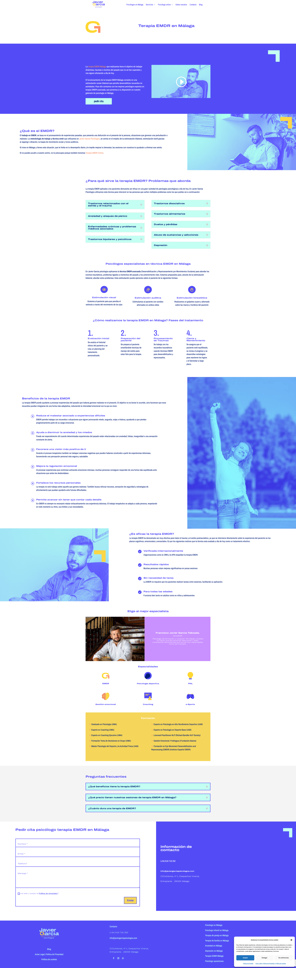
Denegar (264, 957)
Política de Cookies (248, 963)
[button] (291, 940)
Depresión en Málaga (214, 950)
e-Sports (190, 704)
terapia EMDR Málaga (97, 66)
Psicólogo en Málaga (213, 925)
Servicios (149, 5)
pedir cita (98, 101)
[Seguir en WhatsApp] (123, 958)
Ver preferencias (283, 957)
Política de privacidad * (48, 893)
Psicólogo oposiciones (214, 961)
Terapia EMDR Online (94, 152)
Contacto (193, 5)
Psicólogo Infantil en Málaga (216, 930)
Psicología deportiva (148, 684)
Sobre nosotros (181, 5)
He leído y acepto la (39, 893)
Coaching (148, 704)
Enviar (130, 900)
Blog (200, 5)
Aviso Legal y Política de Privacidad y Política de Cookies (271, 963)
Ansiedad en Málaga (213, 945)
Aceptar (245, 957)
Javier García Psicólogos (89, 138)
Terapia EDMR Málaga (214, 955)
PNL (190, 684)
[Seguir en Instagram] (118, 958)
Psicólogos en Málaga (134, 5)
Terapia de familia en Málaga (217, 940)
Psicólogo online (164, 5)
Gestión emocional (105, 704)
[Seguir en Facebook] (114, 958)
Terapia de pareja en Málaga (217, 935)
